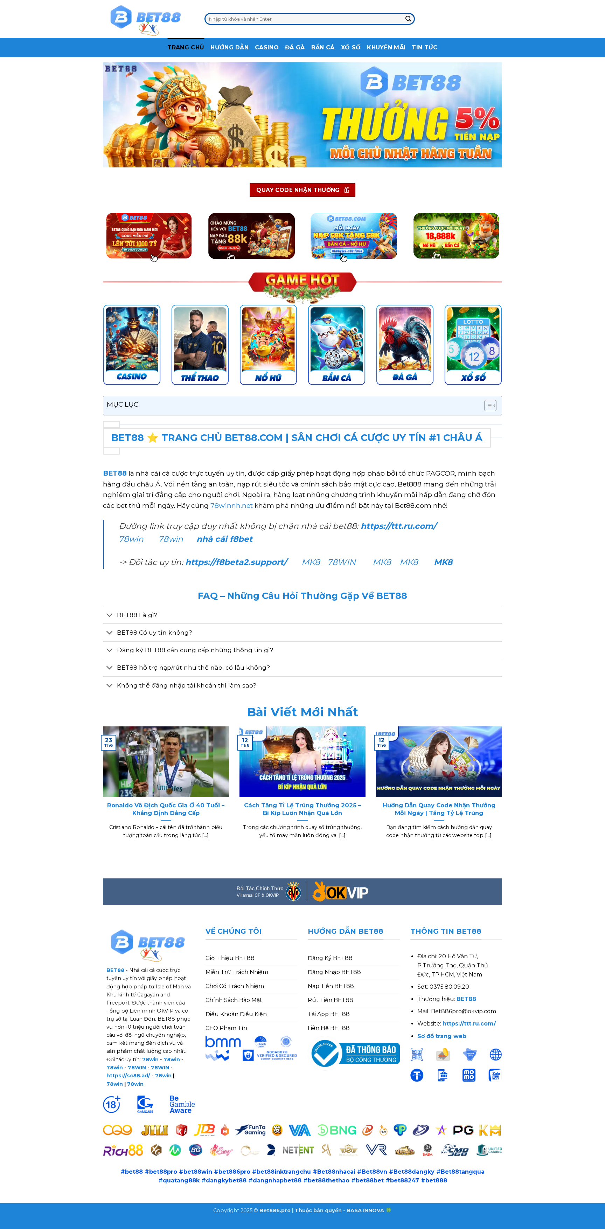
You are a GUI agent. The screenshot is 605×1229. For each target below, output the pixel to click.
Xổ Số (351, 47)
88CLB (55, 1224)
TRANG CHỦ (185, 47)
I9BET (33, 1224)
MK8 (310, 562)
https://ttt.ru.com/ (400, 526)
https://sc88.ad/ (128, 1075)
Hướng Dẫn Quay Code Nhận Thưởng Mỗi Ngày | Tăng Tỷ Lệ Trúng (439, 809)
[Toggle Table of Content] (487, 406)
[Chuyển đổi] (110, 615)
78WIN (341, 562)
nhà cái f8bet (224, 539)
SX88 (98, 1224)
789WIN (141, 1224)
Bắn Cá (323, 47)
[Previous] (101, 791)
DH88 (78, 1224)
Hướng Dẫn (229, 47)
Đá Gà (295, 47)
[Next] (503, 791)
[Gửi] (408, 19)
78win (131, 539)
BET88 (115, 473)
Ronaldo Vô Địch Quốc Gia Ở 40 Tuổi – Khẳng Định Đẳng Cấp (165, 809)
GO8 (164, 1224)
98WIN (10, 1224)
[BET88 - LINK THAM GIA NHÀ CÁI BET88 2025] (148, 18)
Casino (267, 47)
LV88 (118, 1224)
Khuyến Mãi (386, 47)
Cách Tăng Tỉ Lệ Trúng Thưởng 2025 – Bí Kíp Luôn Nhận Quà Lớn (302, 809)
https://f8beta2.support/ (236, 562)
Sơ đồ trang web (441, 1036)
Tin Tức (424, 47)
